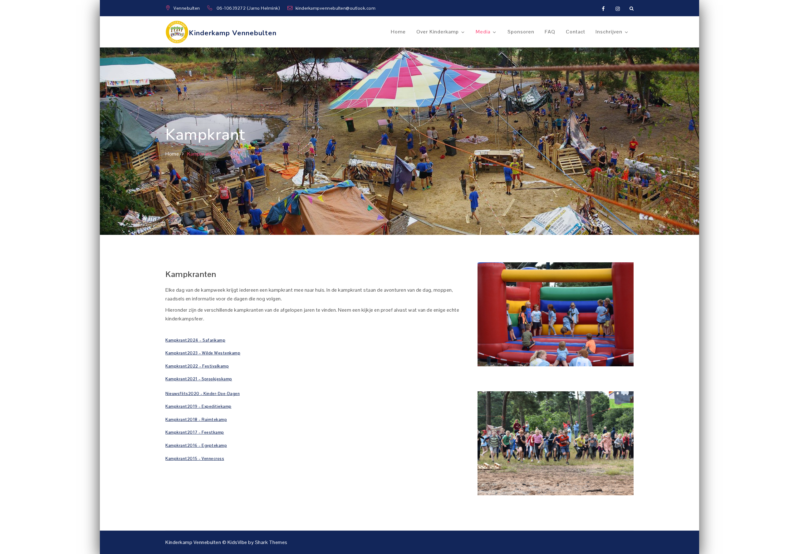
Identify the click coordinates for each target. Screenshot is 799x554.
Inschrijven (609, 31)
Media (483, 31)
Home (398, 31)
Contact (575, 31)
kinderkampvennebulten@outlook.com (336, 8)
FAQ (550, 31)
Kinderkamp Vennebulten (233, 33)
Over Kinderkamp (437, 31)
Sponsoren (520, 31)
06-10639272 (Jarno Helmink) (249, 8)
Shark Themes (271, 542)
